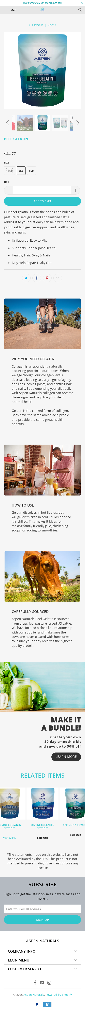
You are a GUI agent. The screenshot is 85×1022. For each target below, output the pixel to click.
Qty (6, 182)
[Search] (81, 10)
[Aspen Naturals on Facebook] (35, 983)
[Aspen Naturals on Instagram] (49, 983)
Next (51, 25)
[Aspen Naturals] (42, 10)
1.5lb (9, 170)
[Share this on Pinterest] (47, 278)
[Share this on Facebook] (36, 278)
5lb (31, 170)
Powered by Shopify (59, 994)
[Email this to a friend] (57, 278)
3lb (21, 170)
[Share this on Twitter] (26, 278)
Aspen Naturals (34, 994)
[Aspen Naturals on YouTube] (42, 983)
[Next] (77, 123)
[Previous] (8, 123)
